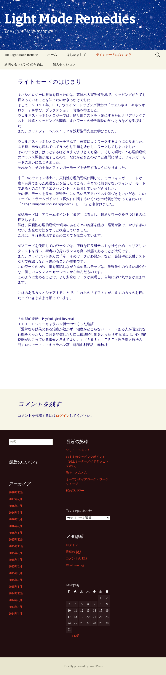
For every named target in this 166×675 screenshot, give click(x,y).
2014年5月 (15, 607)
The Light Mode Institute (21, 54)
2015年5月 (15, 573)
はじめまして (76, 54)
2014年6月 (15, 600)
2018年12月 (16, 492)
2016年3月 (15, 519)
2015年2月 (15, 580)
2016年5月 (15, 512)
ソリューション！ (78, 450)
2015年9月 (15, 553)
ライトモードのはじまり (113, 54)
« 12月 (75, 635)
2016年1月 (15, 532)
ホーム (52, 54)
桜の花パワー (75, 490)
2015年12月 (16, 539)
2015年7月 (15, 559)
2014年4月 (15, 613)
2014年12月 (16, 593)
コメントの (76, 558)
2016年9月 (15, 506)
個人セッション (64, 64)
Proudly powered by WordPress (83, 666)
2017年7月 (15, 499)
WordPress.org (75, 565)
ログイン (63, 415)
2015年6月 (15, 566)
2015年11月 (16, 546)
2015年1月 (15, 586)
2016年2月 (15, 526)
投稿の (73, 551)
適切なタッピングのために (23, 64)
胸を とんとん (76, 472)
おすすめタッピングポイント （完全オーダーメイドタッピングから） (87, 461)
